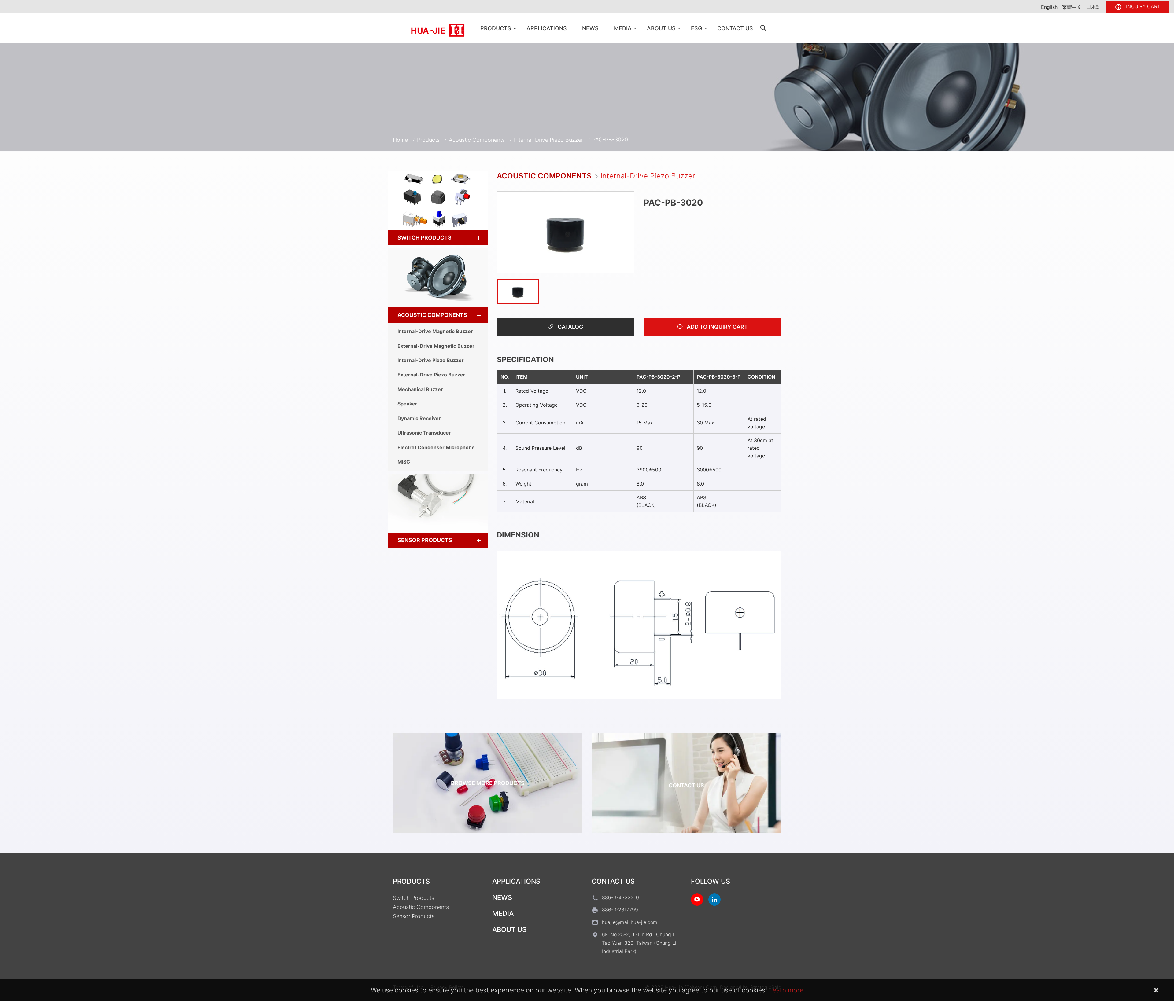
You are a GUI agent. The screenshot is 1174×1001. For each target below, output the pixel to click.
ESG (696, 28)
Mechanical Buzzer (420, 389)
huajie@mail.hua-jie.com (629, 922)
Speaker (407, 404)
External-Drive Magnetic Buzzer (435, 346)
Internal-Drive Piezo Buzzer (548, 140)
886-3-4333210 (620, 897)
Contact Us (735, 28)
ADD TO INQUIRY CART (716, 327)
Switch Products (424, 237)
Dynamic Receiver (419, 418)
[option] (565, 232)
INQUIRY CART (1142, 6)
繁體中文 (1072, 7)
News (590, 28)
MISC (403, 462)
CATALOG (569, 327)
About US (661, 28)
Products (495, 28)
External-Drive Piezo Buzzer (431, 375)
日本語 (1093, 7)
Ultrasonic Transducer (424, 433)
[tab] (438, 237)
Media (623, 28)
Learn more (786, 990)
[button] (473, 237)
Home (400, 140)
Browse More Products (488, 783)
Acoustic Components (477, 140)
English (1049, 7)
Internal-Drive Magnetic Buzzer (435, 331)
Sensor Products (424, 540)
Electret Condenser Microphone (436, 447)
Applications (546, 28)
